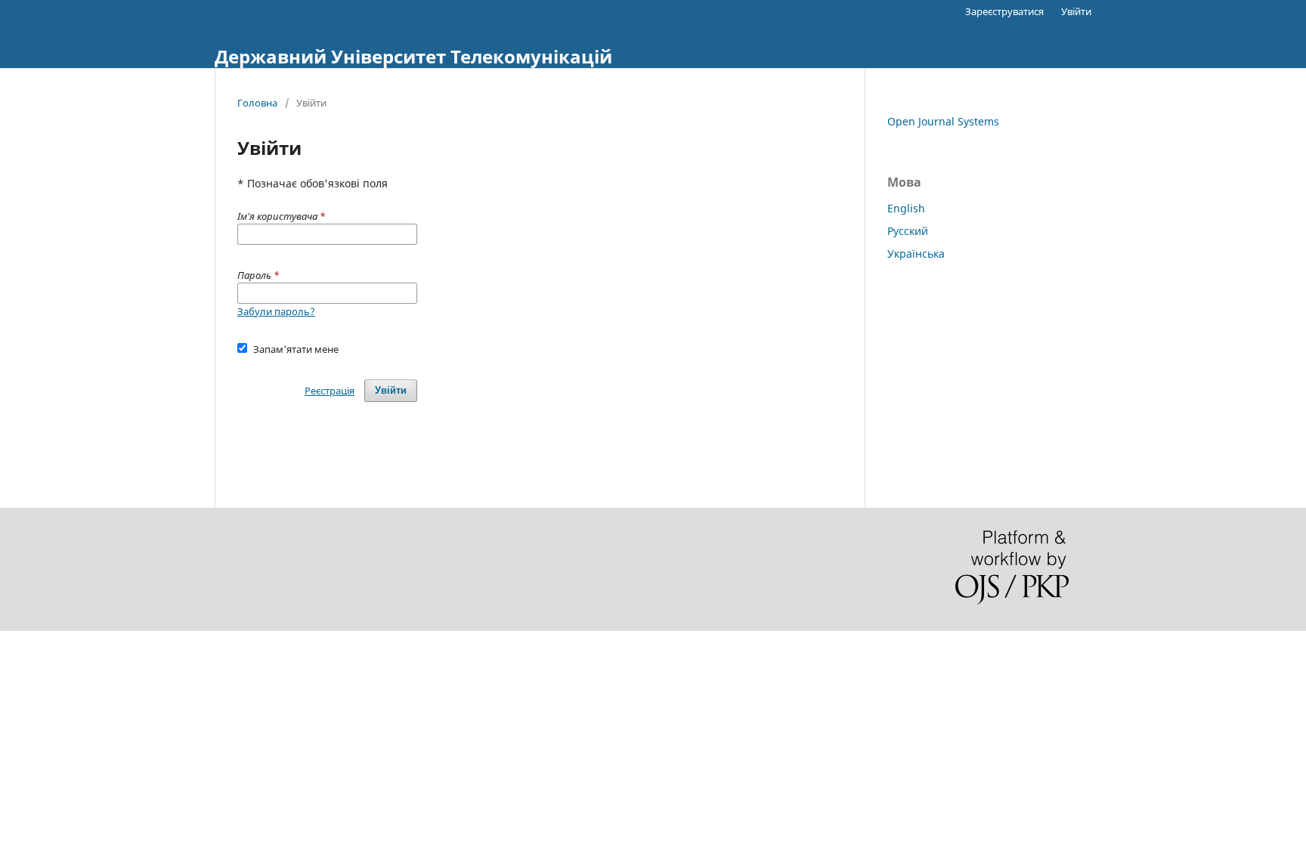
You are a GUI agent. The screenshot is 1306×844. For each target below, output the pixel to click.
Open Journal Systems (943, 121)
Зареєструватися (1004, 11)
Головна (257, 103)
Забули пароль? (276, 311)
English (906, 208)
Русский (907, 231)
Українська (916, 253)
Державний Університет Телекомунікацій (413, 56)
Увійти (1076, 11)
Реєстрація (329, 390)
